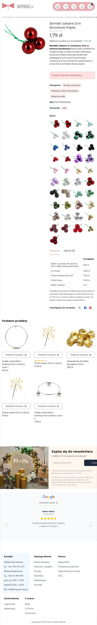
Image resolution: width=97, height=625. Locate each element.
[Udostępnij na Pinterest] (90, 307)
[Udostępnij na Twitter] (79, 308)
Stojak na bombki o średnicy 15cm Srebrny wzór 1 (13, 364)
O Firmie (29, 608)
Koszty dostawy (42, 562)
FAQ (60, 576)
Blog (27, 604)
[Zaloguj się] (81, 6)
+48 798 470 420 (16, 566)
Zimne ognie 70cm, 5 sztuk (48, 363)
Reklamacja (40, 580)
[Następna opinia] (90, 523)
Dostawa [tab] (55, 250)
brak (64, 108)
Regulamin (63, 562)
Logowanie (9, 604)
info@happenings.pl (18, 589)
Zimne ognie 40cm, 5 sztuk (15, 412)
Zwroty (37, 571)
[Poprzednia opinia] (6, 523)
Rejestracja (9, 608)
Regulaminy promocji (69, 571)
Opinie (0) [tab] (69, 250)
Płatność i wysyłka (43, 566)
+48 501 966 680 (16, 576)
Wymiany (38, 576)
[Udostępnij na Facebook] (85, 307)
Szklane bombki (58, 96)
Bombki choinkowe (71, 85)
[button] (16, 355)
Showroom (30, 613)
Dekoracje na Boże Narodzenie (64, 91)
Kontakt (38, 585)
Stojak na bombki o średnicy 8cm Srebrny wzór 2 (48, 415)
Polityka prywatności (68, 566)
